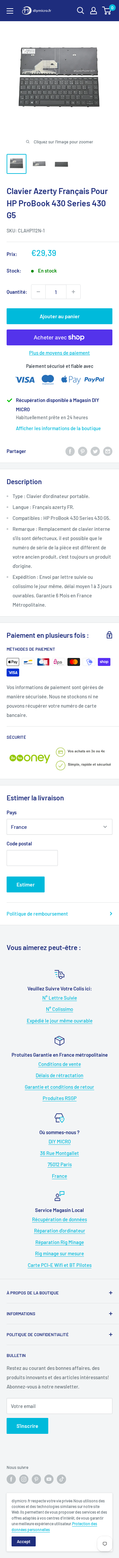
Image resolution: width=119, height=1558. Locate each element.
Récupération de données (59, 1219)
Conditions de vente (59, 1064)
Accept (23, 1541)
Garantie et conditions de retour (59, 1087)
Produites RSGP (60, 1098)
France (59, 1176)
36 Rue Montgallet (59, 1153)
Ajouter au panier (60, 316)
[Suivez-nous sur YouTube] (49, 1479)
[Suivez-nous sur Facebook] (11, 1479)
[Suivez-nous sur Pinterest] (36, 1479)
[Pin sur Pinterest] (82, 451)
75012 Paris (60, 1164)
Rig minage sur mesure (59, 1253)
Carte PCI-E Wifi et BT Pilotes (60, 1265)
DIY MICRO (60, 1141)
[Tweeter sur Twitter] (95, 451)
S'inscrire (27, 1426)
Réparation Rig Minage (59, 1242)
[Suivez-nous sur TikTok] (61, 1479)
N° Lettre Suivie (59, 998)
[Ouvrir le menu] (10, 11)
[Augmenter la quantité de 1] (73, 292)
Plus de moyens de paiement (59, 353)
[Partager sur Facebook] (70, 451)
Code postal (19, 843)
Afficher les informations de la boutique (58, 428)
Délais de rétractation (59, 1075)
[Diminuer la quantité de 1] (38, 292)
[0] (107, 11)
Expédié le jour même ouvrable (60, 1021)
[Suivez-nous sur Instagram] (23, 1479)
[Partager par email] (107, 451)
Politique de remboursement (37, 914)
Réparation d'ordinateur (59, 1230)
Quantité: (17, 292)
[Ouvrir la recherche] (80, 10)
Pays (12, 812)
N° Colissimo (59, 1009)
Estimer (26, 884)
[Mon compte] (93, 10)
